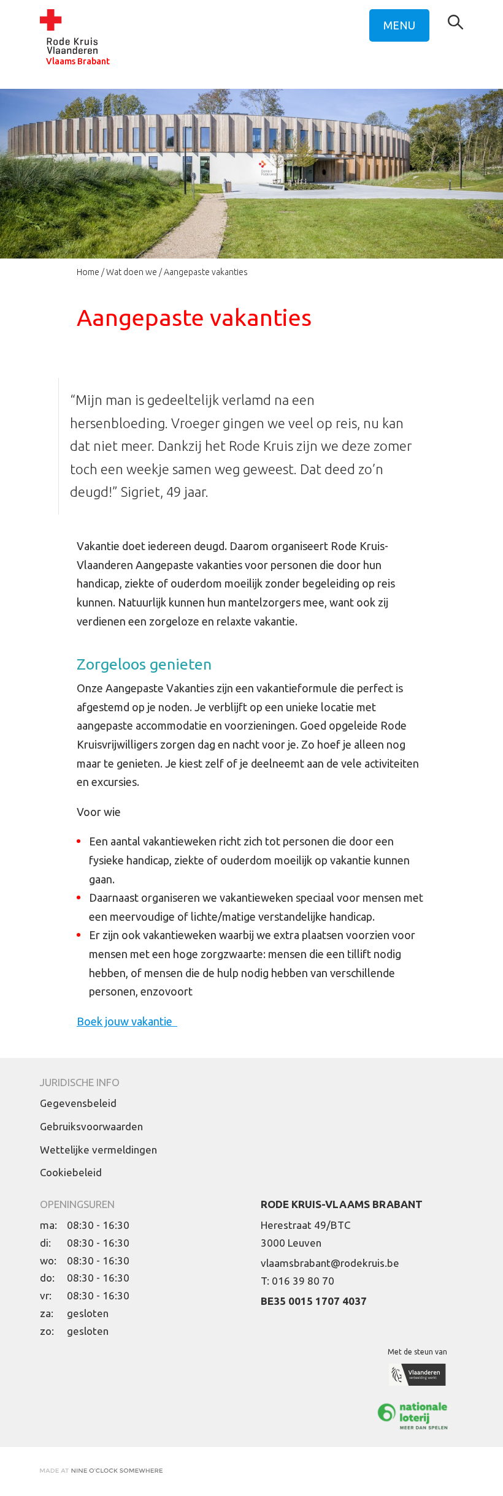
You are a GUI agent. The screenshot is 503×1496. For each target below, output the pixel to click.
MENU (399, 25)
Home (88, 272)
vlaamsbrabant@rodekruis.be (330, 1263)
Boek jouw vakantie (127, 1021)
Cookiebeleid (71, 1172)
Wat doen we (131, 272)
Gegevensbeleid (78, 1103)
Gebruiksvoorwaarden (91, 1126)
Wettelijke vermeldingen (98, 1149)
